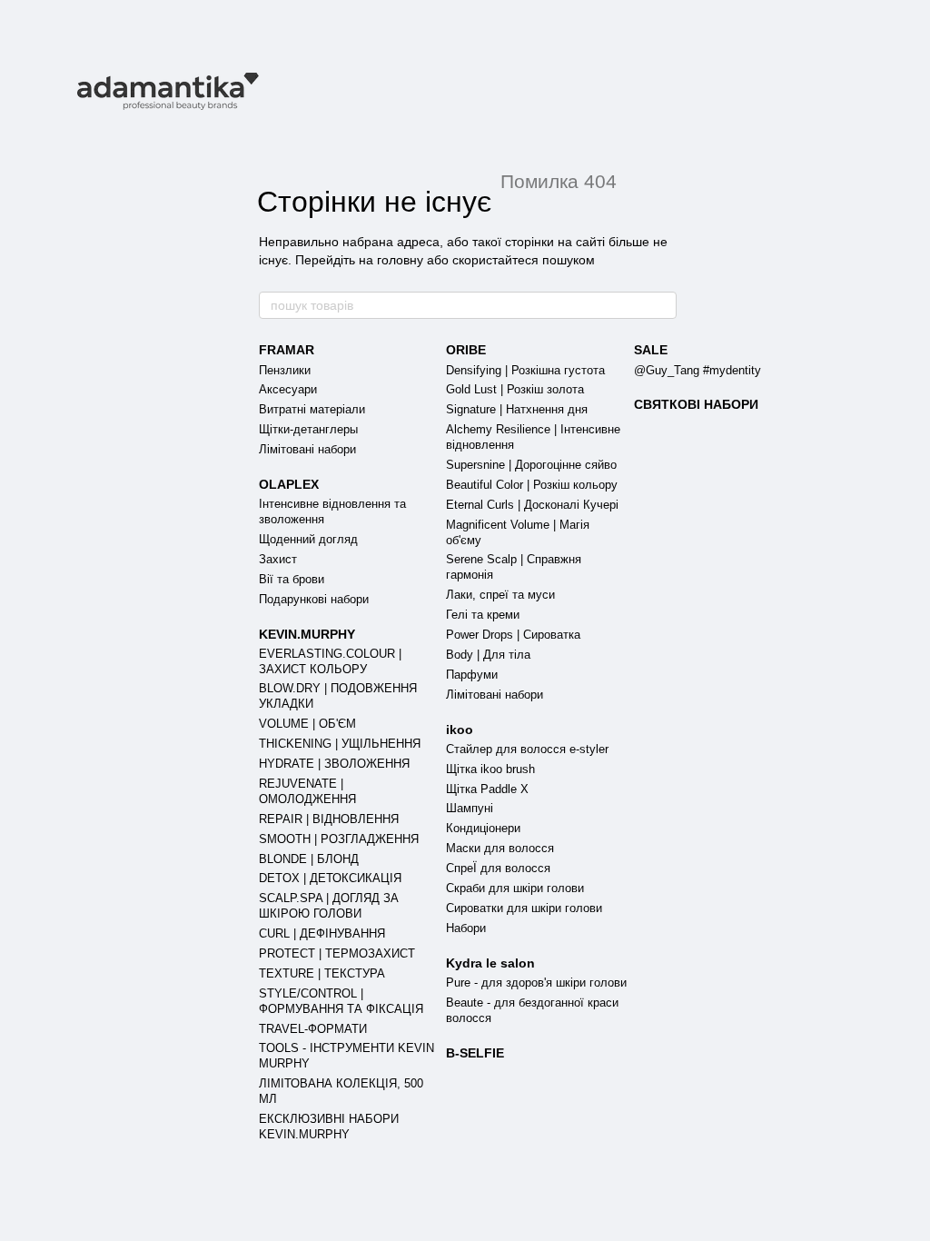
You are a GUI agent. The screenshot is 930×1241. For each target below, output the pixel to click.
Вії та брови (291, 579)
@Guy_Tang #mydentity (697, 370)
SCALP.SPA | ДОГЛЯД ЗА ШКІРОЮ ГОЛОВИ (329, 905)
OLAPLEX (289, 484)
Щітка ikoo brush (490, 769)
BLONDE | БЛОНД (309, 859)
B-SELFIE (475, 1053)
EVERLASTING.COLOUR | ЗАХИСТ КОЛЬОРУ (330, 661)
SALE (651, 350)
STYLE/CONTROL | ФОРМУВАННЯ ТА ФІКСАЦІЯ (341, 1001)
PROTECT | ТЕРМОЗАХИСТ (337, 953)
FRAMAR (286, 350)
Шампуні (469, 808)
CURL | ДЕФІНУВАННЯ (322, 933)
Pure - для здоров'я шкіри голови (536, 982)
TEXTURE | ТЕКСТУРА (322, 973)
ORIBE (466, 350)
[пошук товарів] (662, 305)
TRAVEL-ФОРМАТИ (313, 1029)
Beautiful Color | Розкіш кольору (532, 484)
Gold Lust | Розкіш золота (515, 389)
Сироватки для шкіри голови (524, 908)
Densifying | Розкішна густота (525, 370)
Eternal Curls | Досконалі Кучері (532, 504)
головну (400, 260)
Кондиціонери (483, 828)
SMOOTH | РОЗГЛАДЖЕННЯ (339, 839)
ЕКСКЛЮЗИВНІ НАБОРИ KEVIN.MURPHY (329, 1126)
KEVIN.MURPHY (307, 634)
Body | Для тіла (488, 654)
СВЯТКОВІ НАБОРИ (696, 404)
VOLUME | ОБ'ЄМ (307, 723)
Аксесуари (288, 389)
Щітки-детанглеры (308, 429)
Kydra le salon (490, 963)
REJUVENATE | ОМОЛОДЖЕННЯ (307, 791)
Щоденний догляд (308, 539)
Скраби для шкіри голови (515, 888)
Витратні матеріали (312, 409)
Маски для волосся (500, 848)
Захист (278, 559)
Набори (466, 928)
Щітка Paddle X (487, 789)
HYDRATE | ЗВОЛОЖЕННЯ (334, 763)
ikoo (459, 729)
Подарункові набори (314, 599)
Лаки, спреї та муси (500, 594)
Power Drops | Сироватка (513, 634)
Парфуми (472, 674)
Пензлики (285, 370)
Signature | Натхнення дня (517, 409)
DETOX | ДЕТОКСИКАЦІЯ (330, 878)
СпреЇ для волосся (498, 868)
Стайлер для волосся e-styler (527, 749)
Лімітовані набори (307, 449)
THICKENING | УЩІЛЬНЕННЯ (339, 743)
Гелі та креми (482, 614)
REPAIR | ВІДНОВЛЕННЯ (329, 819)
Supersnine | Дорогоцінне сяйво (531, 465)
